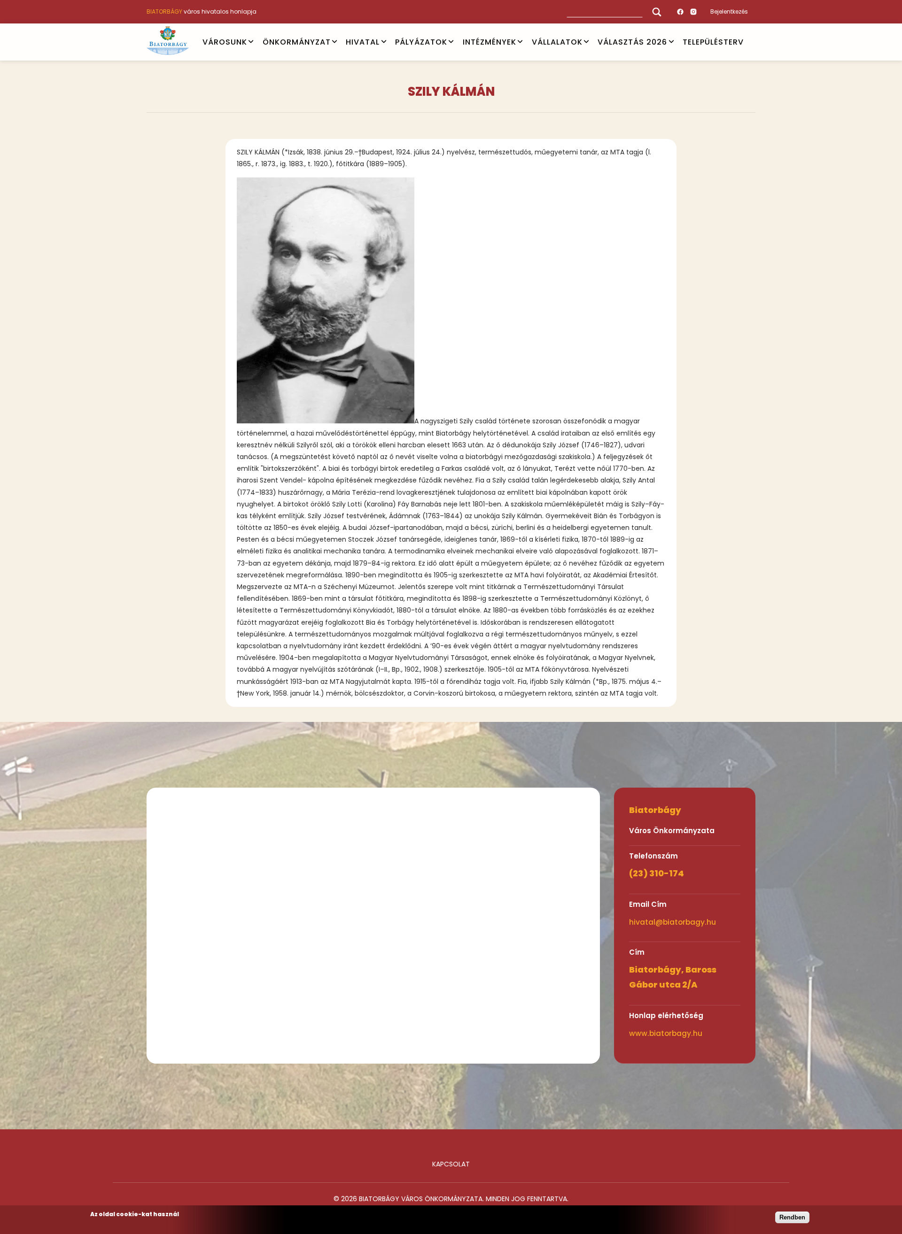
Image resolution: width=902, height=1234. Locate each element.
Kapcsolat (451, 1164)
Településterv (713, 41)
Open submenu (251, 41)
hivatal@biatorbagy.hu (672, 922)
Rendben (792, 1217)
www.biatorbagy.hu (665, 1033)
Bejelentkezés (729, 11)
